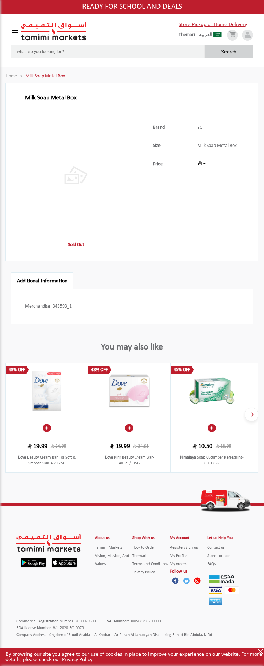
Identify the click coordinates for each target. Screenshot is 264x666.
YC (199, 127)
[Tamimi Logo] (54, 31)
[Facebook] (175, 580)
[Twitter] (186, 580)
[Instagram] (197, 580)
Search (228, 51)
